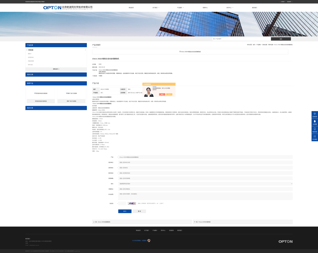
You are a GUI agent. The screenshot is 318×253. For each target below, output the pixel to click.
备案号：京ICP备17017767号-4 (52, 251)
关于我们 (155, 7)
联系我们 (289, 1)
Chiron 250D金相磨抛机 (104, 222)
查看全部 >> (56, 69)
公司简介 (283, 1)
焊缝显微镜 (31, 61)
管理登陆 (72, 251)
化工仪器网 (67, 251)
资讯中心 (228, 7)
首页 (254, 44)
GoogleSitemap (77, 251)
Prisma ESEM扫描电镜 (204, 222)
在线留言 (171, 230)
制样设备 (30, 64)
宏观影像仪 (31, 57)
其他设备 (264, 44)
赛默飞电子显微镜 (71, 101)
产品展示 (179, 7)
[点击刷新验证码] (132, 203)
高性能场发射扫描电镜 (41, 101)
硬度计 (29, 53)
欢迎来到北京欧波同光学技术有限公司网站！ (35, 1)
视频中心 (205, 7)
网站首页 (131, 7)
